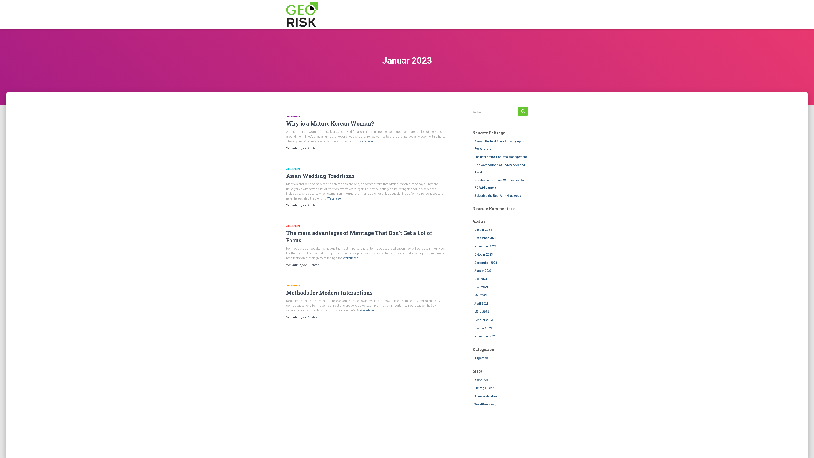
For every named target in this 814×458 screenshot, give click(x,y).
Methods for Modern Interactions (329, 292)
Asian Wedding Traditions (320, 175)
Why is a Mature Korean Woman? (330, 123)
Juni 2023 (481, 287)
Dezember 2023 (485, 238)
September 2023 (485, 262)
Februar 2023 (483, 320)
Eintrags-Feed (484, 388)
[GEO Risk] (302, 14)
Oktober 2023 (483, 254)
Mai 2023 (480, 295)
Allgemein (293, 116)
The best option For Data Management (500, 157)
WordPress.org (485, 404)
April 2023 (481, 303)
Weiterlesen (366, 141)
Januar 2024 (483, 230)
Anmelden (481, 380)
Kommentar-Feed (486, 396)
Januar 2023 (483, 328)
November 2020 (485, 336)
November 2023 (485, 246)
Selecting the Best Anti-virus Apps (497, 195)
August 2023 (483, 270)
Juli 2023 (480, 279)
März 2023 (481, 311)
